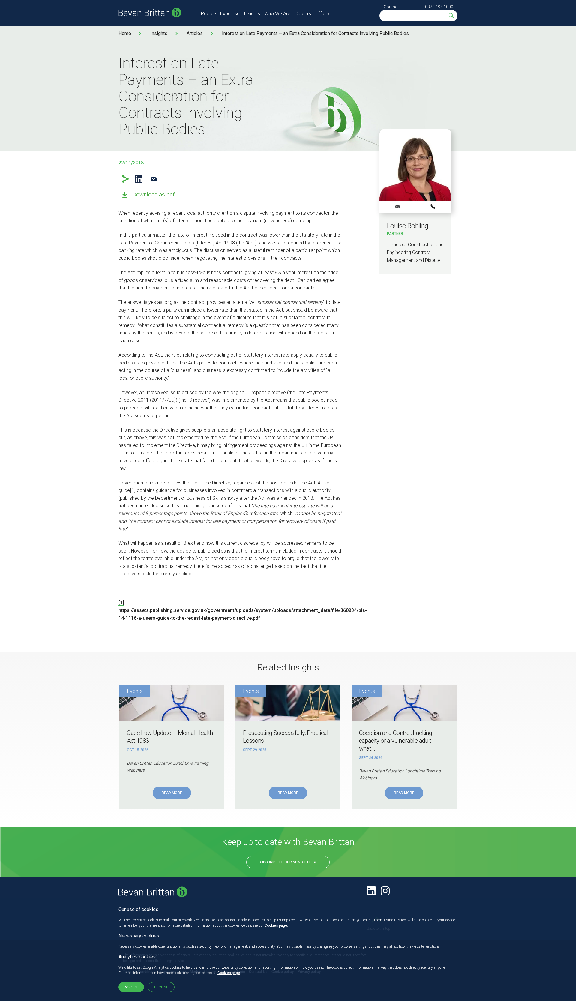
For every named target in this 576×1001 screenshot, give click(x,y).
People (208, 13)
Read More (172, 793)
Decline (161, 987)
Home (124, 33)
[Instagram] (385, 890)
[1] (133, 490)
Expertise (230, 13)
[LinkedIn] (371, 890)
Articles (195, 33)
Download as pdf (154, 194)
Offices (323, 13)
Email (153, 179)
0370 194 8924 (433, 206)
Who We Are (277, 13)
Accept (131, 987)
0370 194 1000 (439, 6)
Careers (303, 13)
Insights (252, 13)
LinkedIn (138, 179)
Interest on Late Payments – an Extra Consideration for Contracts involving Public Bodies (315, 33)
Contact (391, 6)
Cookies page (276, 925)
